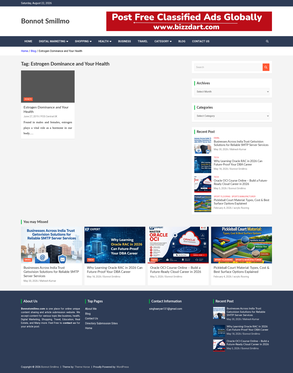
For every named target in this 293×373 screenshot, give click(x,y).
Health (103, 41)
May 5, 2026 (220, 188)
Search (266, 67)
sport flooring (222, 196)
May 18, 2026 (221, 168)
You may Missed (35, 222)
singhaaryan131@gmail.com (165, 308)
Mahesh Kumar (238, 149)
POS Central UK (49, 116)
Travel (143, 41)
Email (217, 138)
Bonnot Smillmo (45, 21)
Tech (216, 157)
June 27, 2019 (31, 116)
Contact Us (200, 41)
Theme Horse (82, 366)
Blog (181, 41)
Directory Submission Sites (101, 323)
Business (124, 41)
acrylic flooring (241, 208)
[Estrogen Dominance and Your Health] (48, 86)
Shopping (82, 41)
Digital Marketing (52, 41)
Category (161, 41)
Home (28, 41)
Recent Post (206, 132)
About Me (91, 308)
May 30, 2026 (221, 149)
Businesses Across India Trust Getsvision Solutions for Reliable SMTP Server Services (51, 272)
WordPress (122, 366)
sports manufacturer (244, 196)
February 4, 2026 (223, 208)
